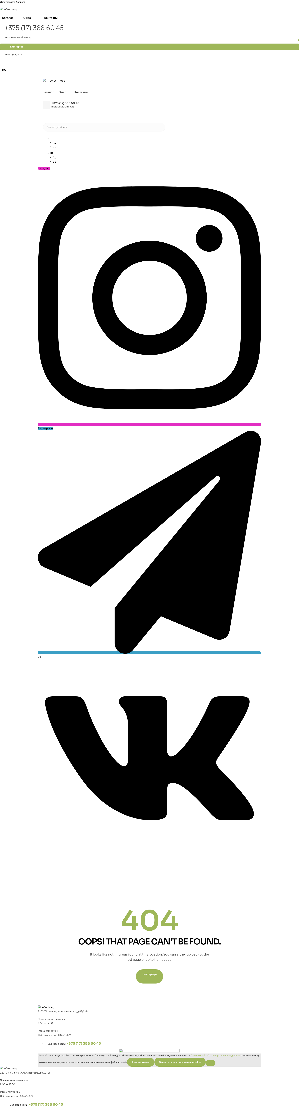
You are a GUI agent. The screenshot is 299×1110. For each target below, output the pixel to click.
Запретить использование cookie (180, 1062)
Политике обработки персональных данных (215, 1055)
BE (54, 146)
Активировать (141, 1062)
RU (52, 138)
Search (294, 54)
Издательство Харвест (12, 1)
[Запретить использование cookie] (210, 1063)
